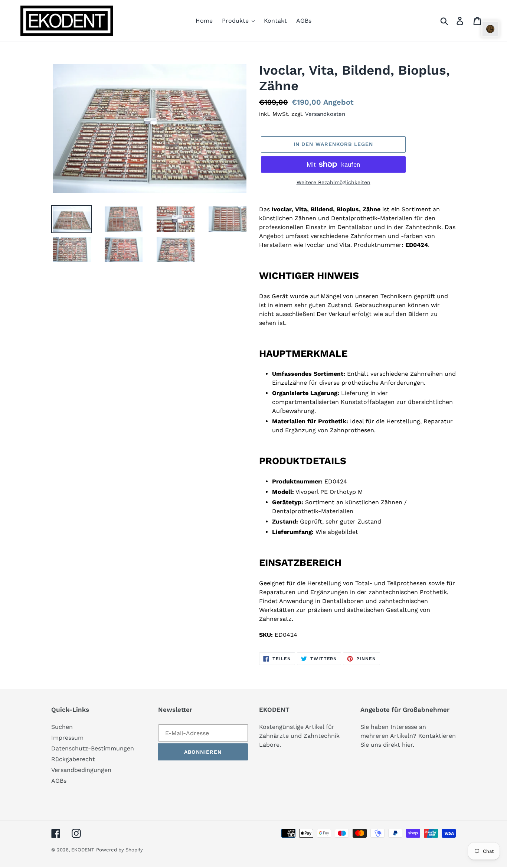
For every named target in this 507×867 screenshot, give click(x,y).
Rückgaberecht (73, 759)
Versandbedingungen (81, 769)
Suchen (62, 726)
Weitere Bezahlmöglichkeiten (333, 182)
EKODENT (82, 850)
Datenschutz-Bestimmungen (92, 748)
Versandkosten (325, 114)
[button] (490, 29)
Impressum (67, 737)
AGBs (58, 780)
